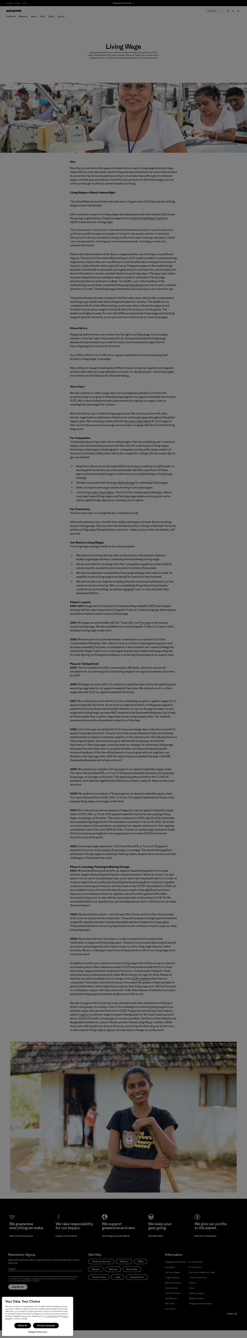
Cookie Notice (51, 1316)
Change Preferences (37, 1332)
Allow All (22, 1325)
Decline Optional (46, 1325)
